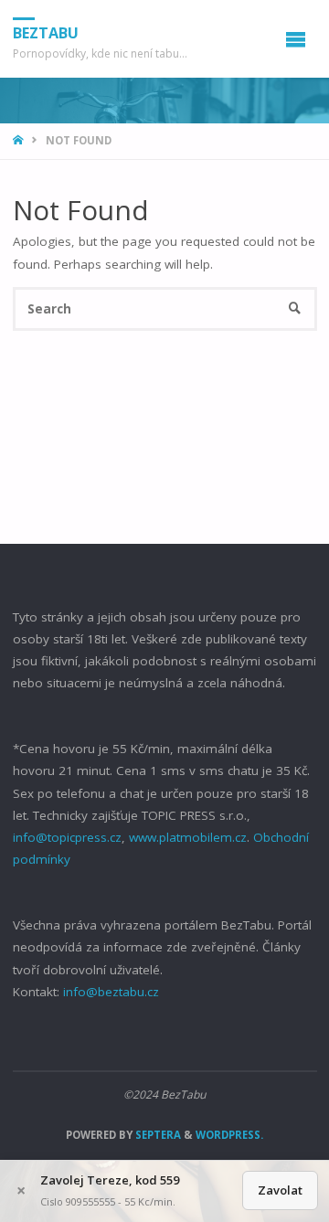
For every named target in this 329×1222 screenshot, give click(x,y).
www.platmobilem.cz (188, 837)
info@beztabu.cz (111, 991)
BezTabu (46, 33)
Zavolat (280, 1190)
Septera (157, 1135)
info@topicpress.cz (67, 837)
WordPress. (229, 1135)
